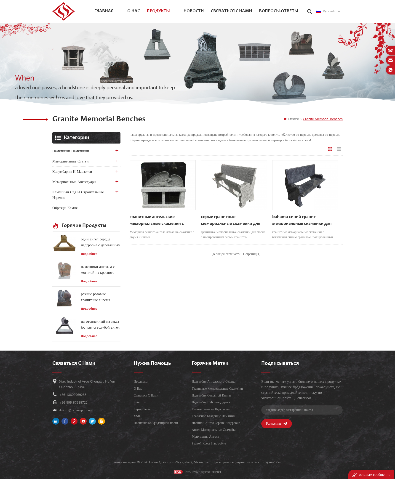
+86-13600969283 (72, 395)
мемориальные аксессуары (74, 182)
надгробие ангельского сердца (213, 381)
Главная (104, 11)
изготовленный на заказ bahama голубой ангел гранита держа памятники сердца (100, 324)
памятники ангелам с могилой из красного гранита (98, 270)
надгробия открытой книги (211, 395)
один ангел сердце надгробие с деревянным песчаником (100, 242)
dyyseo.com (272, 462)
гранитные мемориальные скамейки (217, 389)
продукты (158, 11)
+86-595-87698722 (73, 402)
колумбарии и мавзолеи (72, 171)
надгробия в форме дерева (211, 402)
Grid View (330, 149)
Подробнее (89, 254)
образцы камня (64, 208)
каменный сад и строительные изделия (78, 195)
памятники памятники (70, 151)
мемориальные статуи (70, 161)
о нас (133, 11)
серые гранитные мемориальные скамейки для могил (230, 221)
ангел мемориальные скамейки (214, 430)
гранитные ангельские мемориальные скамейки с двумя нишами (157, 221)
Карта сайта (142, 409)
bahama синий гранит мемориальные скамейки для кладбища (301, 221)
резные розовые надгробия (211, 409)
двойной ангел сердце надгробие (216, 423)
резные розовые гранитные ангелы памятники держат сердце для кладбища (97, 297)
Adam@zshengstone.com (78, 410)
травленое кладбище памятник (213, 416)
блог (137, 402)
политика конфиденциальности (156, 423)
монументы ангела (205, 437)
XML (137, 416)
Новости (194, 11)
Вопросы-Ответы (278, 11)
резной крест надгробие (209, 443)
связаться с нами (231, 11)
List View (338, 149)
